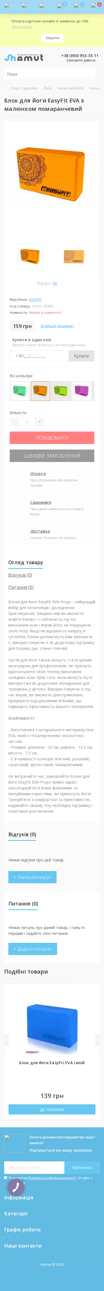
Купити (81, 356)
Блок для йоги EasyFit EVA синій (52, 1062)
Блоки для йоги (70, 88)
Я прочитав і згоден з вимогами (50, 1180)
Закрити (52, 37)
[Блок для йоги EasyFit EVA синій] (52, 1026)
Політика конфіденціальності (52, 1177)
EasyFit (35, 299)
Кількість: (18, 412)
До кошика (52, 1109)
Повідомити (52, 437)
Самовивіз (40, 502)
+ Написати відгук (32, 877)
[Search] (91, 73)
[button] (43, 7)
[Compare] (93, 283)
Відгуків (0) (20, 575)
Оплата (38, 473)
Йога (48, 88)
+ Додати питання (33, 949)
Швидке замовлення (52, 455)
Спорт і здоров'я (23, 88)
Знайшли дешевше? (57, 326)
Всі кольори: (21, 375)
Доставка (40, 531)
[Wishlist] (81, 283)
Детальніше (22, 26)
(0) (55, 283)
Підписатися (82, 1167)
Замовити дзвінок (81, 60)
